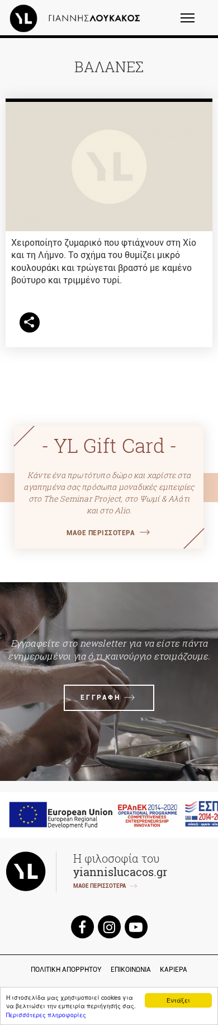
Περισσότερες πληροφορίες (46, 1014)
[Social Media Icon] (82, 926)
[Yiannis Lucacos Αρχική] (77, 17)
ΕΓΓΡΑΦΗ (100, 697)
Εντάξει (178, 1000)
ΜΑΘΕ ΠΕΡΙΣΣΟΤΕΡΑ (101, 533)
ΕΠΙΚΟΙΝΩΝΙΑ (131, 969)
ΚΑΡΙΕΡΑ (173, 969)
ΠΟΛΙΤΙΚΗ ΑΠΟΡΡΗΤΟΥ (66, 969)
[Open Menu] (195, 22)
